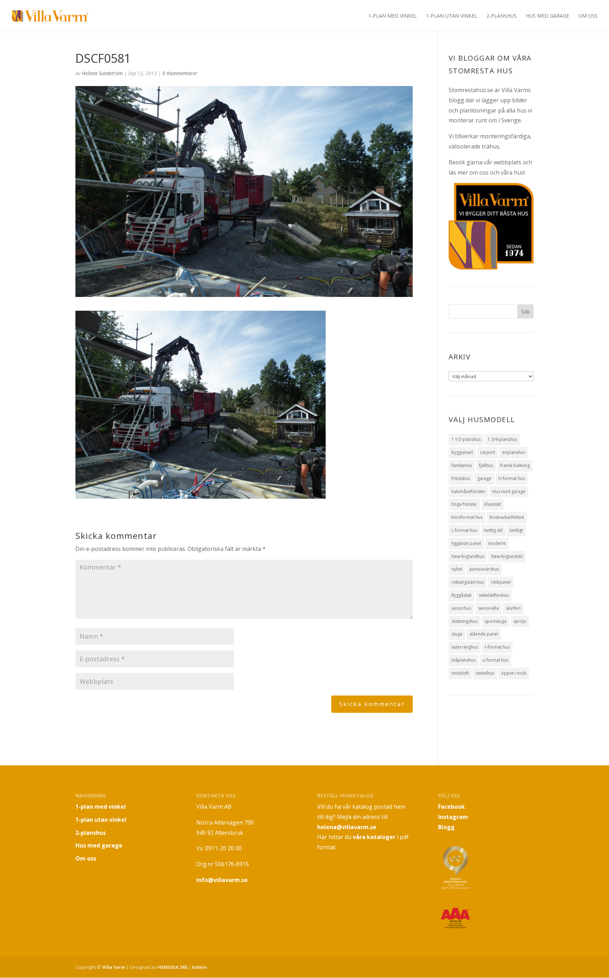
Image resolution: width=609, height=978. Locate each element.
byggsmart (462, 452)
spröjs (519, 621)
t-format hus (497, 647)
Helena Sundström (102, 73)
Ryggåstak (461, 595)
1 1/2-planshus (466, 439)
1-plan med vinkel (392, 16)
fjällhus (486, 465)
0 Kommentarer (179, 73)
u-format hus (495, 660)
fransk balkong (515, 465)
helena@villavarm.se (346, 827)
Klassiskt (492, 504)
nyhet (456, 569)
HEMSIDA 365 (172, 967)
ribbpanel (501, 582)
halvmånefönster (468, 491)
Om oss (588, 16)
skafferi (513, 608)
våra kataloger (374, 837)
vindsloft (460, 673)
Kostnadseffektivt (507, 517)
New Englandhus (467, 556)
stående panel (483, 634)
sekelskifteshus (494, 595)
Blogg (446, 827)
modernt (497, 543)
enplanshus (513, 452)
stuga (456, 634)
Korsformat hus (466, 517)
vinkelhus (485, 673)
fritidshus (460, 478)
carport (487, 452)
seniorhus (461, 608)
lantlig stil (493, 530)
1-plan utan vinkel (451, 16)
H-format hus (511, 478)
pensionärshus (484, 569)
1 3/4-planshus (502, 439)
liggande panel (466, 543)
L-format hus (464, 530)
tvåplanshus (463, 660)
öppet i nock (513, 673)
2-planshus (501, 16)
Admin (199, 967)
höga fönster (464, 504)
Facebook (451, 806)
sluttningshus (464, 621)
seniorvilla (488, 608)
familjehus (461, 465)
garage (484, 478)
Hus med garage (547, 16)
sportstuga (495, 621)
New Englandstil (507, 556)
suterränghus (464, 647)
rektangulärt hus (467, 582)
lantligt (516, 530)
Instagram (453, 817)
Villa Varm (113, 967)
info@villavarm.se (222, 880)
